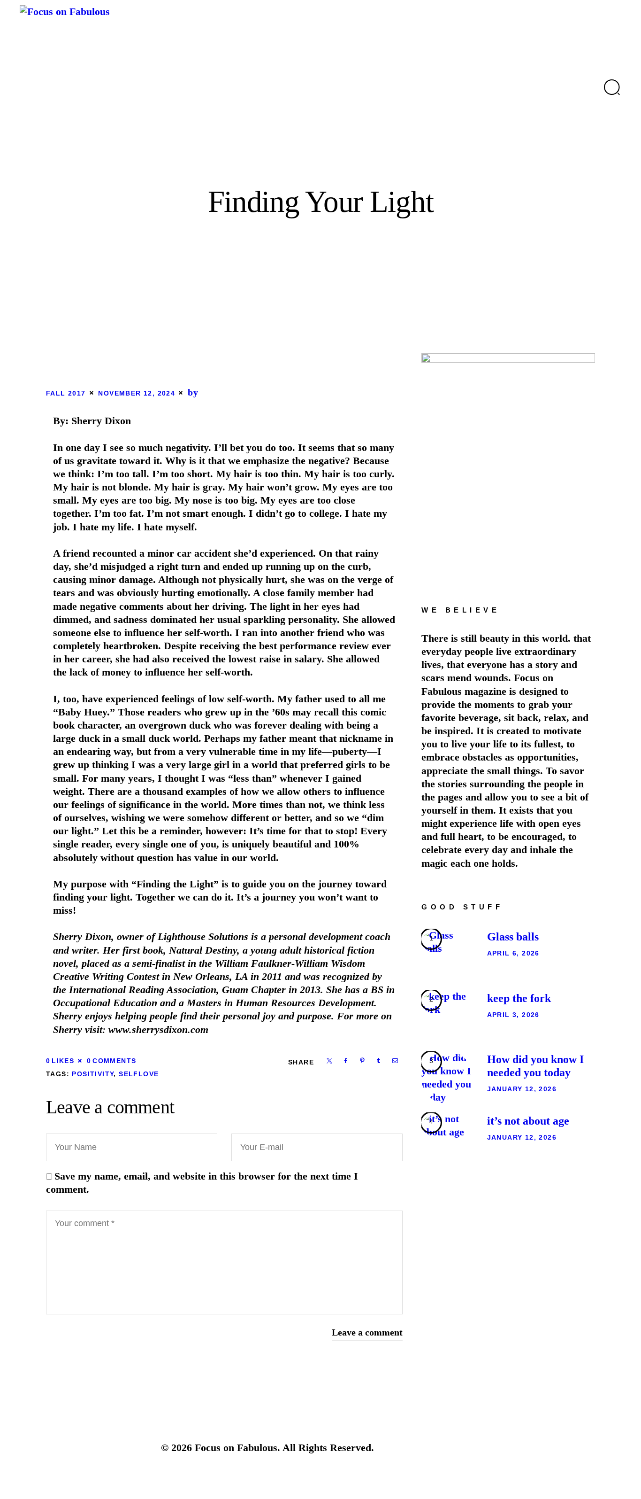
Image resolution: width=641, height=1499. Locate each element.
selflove (139, 1074)
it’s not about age (528, 1121)
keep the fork (519, 998)
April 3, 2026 (513, 1014)
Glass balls (513, 937)
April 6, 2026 (513, 953)
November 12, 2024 (136, 393)
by (193, 392)
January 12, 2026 (522, 1089)
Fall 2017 (66, 393)
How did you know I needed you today (535, 1066)
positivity (93, 1074)
